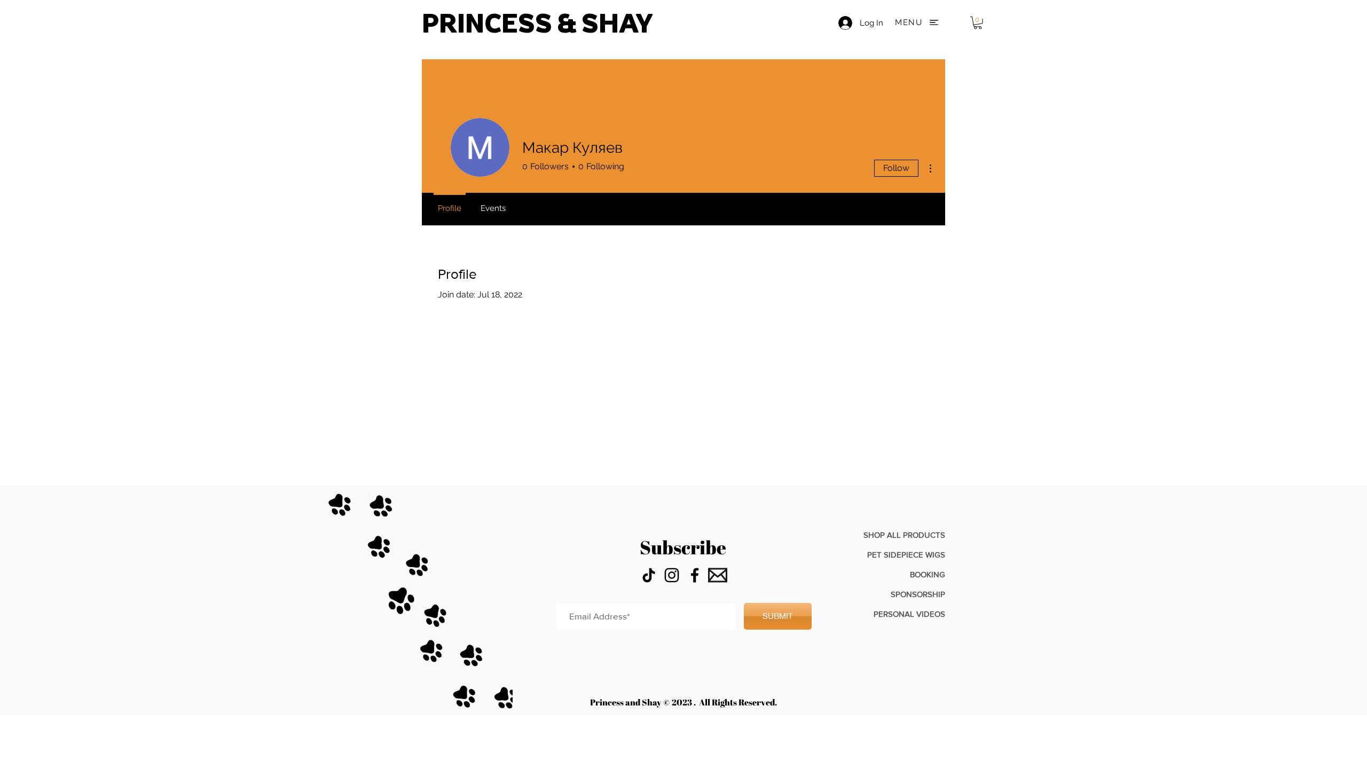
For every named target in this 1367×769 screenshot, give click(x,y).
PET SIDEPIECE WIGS (906, 554)
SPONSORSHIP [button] (918, 594)
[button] (919, 22)
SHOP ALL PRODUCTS (904, 534)
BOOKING (927, 574)
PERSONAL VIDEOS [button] (909, 613)
